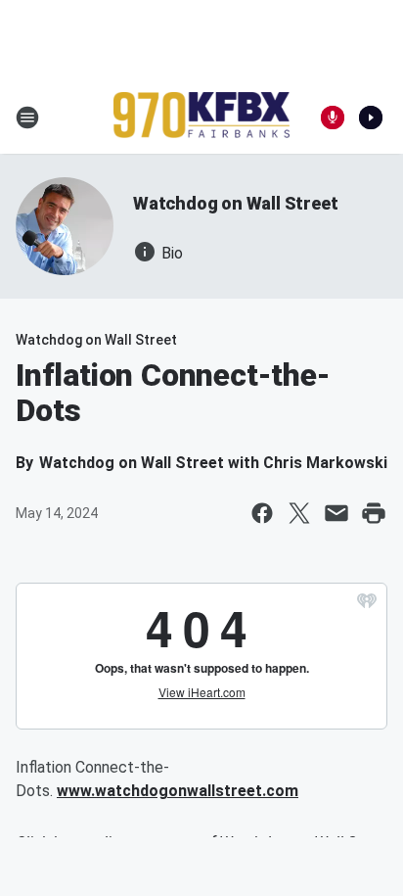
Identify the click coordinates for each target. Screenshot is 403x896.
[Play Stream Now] (370, 117)
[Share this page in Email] (336, 513)
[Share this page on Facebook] (262, 513)
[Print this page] (373, 513)
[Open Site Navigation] (27, 117)
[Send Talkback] (332, 117)
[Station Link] (201, 117)
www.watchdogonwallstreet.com (177, 790)
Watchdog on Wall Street (235, 203)
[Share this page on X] (299, 513)
